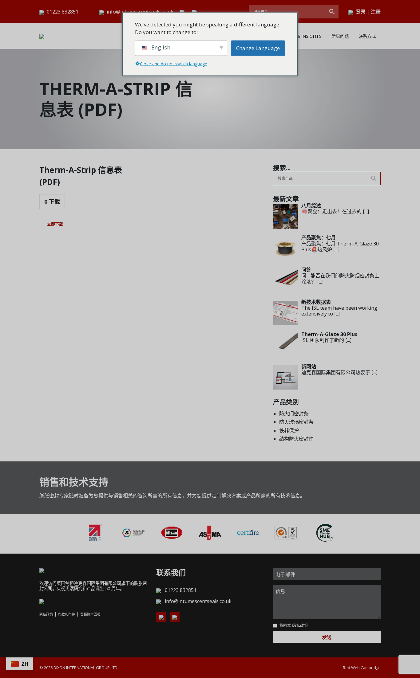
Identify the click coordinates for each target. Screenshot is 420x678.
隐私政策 (46, 614)
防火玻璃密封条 (296, 421)
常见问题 (340, 36)
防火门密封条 (294, 413)
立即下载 (55, 224)
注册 (376, 11)
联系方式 (367, 36)
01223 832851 (62, 11)
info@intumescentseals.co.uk (140, 11)
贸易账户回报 (90, 614)
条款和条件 (66, 614)
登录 (361, 11)
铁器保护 (289, 430)
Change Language (258, 47)
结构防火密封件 (296, 438)
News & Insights (302, 36)
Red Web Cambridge (362, 667)
